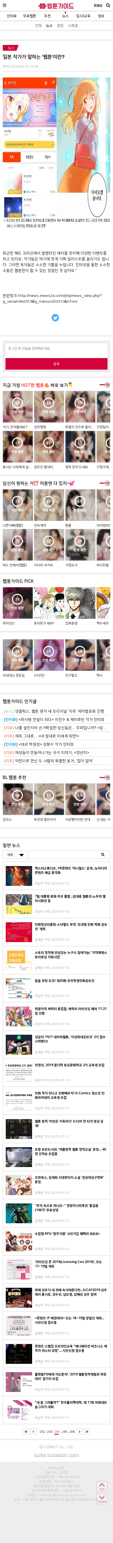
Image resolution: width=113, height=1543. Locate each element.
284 (57, 1431)
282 (42, 1431)
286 (72, 1431)
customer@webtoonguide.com (62, 1495)
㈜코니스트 (56, 1468)
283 (50, 1431)
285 (64, 1431)
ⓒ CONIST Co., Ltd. (56, 1447)
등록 (56, 364)
